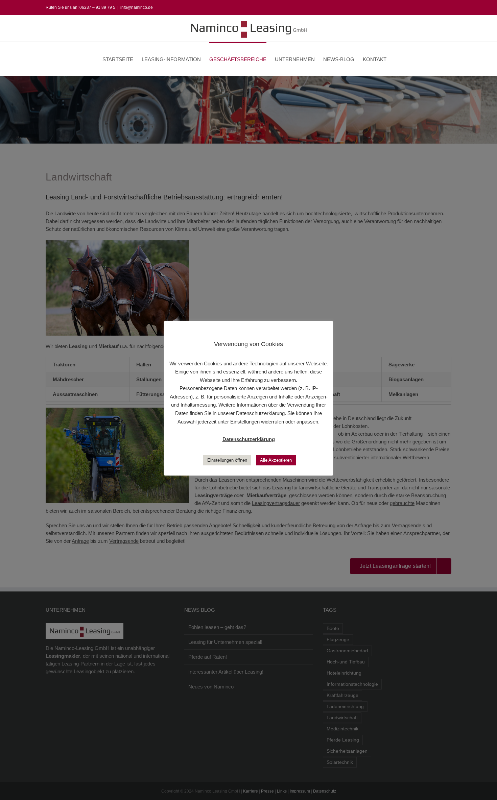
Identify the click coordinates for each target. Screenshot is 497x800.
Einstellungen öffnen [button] (227, 460)
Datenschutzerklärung (248, 439)
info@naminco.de (136, 7)
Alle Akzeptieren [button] (276, 460)
